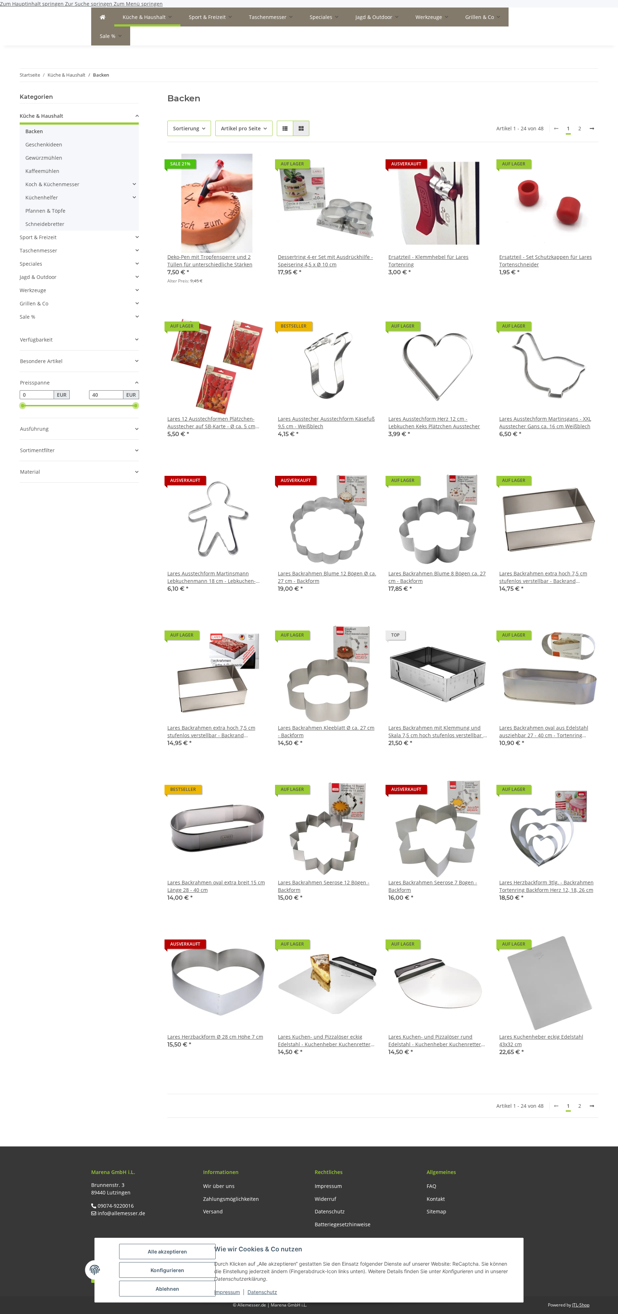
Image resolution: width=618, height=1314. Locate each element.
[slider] (22, 405)
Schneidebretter (44, 224)
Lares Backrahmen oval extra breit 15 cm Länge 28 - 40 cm (216, 886)
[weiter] (591, 128)
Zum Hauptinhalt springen (32, 3)
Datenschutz (262, 1292)
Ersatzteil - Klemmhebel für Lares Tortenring (428, 260)
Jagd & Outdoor (38, 277)
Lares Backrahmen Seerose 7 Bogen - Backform (432, 886)
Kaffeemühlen (42, 171)
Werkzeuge (33, 290)
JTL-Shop (580, 1305)
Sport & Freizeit (38, 237)
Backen (34, 131)
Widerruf (325, 1198)
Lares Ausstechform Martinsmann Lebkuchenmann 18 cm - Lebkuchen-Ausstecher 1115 (211, 577)
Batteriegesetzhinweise (343, 1224)
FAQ (431, 1186)
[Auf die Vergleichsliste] (236, 166)
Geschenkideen (43, 144)
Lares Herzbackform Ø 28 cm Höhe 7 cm (215, 1036)
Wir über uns (219, 1186)
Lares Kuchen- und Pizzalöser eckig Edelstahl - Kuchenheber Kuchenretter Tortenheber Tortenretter (324, 1040)
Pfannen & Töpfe (45, 210)
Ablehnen (167, 1289)
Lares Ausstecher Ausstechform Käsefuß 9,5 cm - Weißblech (326, 422)
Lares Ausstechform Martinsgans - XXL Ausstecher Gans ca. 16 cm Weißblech (545, 422)
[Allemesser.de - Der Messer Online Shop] (102, 17)
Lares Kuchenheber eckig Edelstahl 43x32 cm (541, 1040)
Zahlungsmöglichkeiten (231, 1198)
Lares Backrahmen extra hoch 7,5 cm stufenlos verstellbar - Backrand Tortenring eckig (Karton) (211, 731)
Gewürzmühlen (43, 157)
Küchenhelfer (41, 197)
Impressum (227, 1292)
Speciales (31, 263)
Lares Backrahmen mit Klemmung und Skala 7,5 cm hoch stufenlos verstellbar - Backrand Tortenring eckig (436, 731)
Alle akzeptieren (167, 1251)
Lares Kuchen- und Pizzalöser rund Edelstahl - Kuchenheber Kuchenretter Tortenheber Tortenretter (434, 1040)
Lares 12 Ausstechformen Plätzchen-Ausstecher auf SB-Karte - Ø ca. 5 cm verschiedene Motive (211, 422)
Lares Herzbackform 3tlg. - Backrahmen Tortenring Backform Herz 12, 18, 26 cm (546, 886)
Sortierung (186, 128)
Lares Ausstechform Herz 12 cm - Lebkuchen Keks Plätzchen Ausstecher (434, 422)
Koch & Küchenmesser (52, 184)
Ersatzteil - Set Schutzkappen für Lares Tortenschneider (545, 260)
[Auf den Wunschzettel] (254, 166)
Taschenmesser (38, 250)
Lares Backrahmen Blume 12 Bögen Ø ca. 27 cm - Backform (327, 577)
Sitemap (436, 1211)
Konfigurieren (167, 1270)
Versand (213, 1211)
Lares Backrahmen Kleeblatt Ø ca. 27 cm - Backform (326, 731)
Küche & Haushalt (41, 115)
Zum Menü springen (138, 3)
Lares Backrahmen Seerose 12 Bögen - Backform (323, 886)
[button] (285, 128)
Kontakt (436, 1198)
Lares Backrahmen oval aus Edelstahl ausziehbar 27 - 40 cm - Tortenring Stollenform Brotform (543, 731)
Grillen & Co (34, 303)
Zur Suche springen (89, 3)
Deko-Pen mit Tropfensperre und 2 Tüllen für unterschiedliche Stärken (209, 260)
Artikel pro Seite (241, 128)
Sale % (27, 316)
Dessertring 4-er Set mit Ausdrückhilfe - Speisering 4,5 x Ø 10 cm (325, 260)
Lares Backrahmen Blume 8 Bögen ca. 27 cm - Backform (437, 577)
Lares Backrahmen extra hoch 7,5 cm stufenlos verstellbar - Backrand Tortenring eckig (543, 577)
